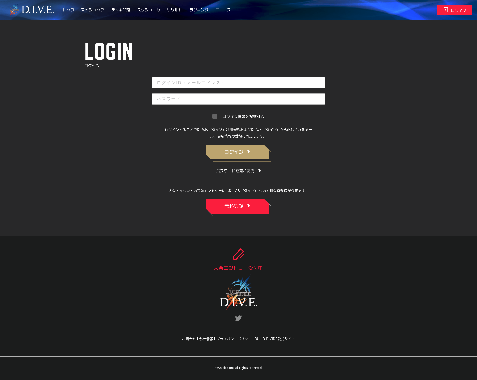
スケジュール (148, 10)
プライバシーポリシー (234, 338)
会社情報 (206, 338)
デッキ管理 (120, 10)
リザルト (175, 10)
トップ (68, 10)
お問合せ (189, 338)
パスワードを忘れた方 (235, 171)
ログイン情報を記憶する (244, 116)
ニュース (223, 10)
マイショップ (92, 10)
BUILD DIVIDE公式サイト (275, 338)
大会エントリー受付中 (238, 268)
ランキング (199, 10)
